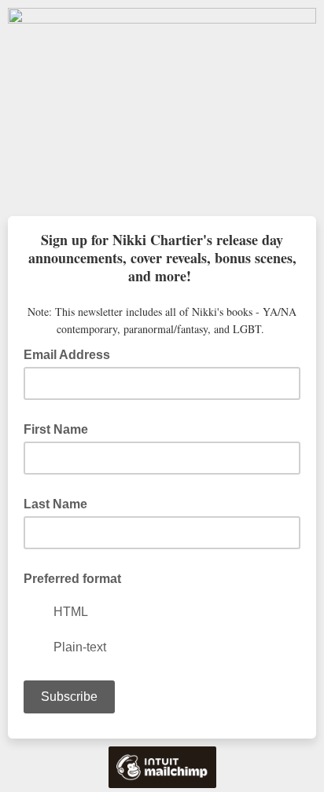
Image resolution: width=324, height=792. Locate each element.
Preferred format (72, 578)
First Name (56, 429)
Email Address (72, 353)
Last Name (55, 504)
